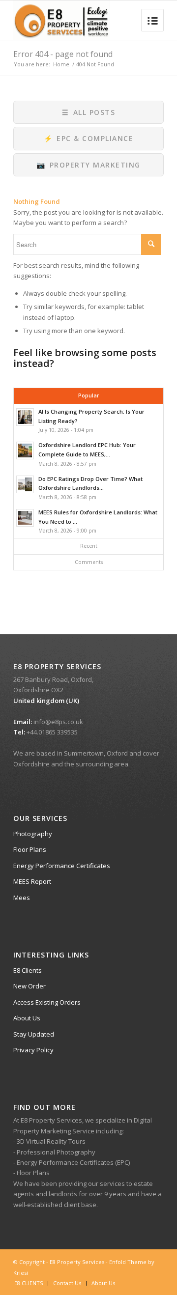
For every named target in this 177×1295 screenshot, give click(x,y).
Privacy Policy (33, 1049)
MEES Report (32, 881)
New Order (29, 986)
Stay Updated (33, 1034)
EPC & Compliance (89, 138)
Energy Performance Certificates (61, 865)
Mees (21, 897)
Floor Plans (29, 849)
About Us (26, 1017)
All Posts (88, 112)
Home (61, 64)
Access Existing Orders (47, 1002)
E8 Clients (27, 970)
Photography (32, 833)
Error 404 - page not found (63, 54)
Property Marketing (88, 164)
